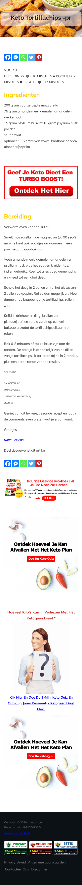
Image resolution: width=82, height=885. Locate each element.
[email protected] (17, 833)
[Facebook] (7, 57)
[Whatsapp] (23, 57)
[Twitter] (31, 57)
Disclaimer (39, 869)
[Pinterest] (38, 57)
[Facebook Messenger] (15, 57)
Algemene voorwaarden (47, 862)
